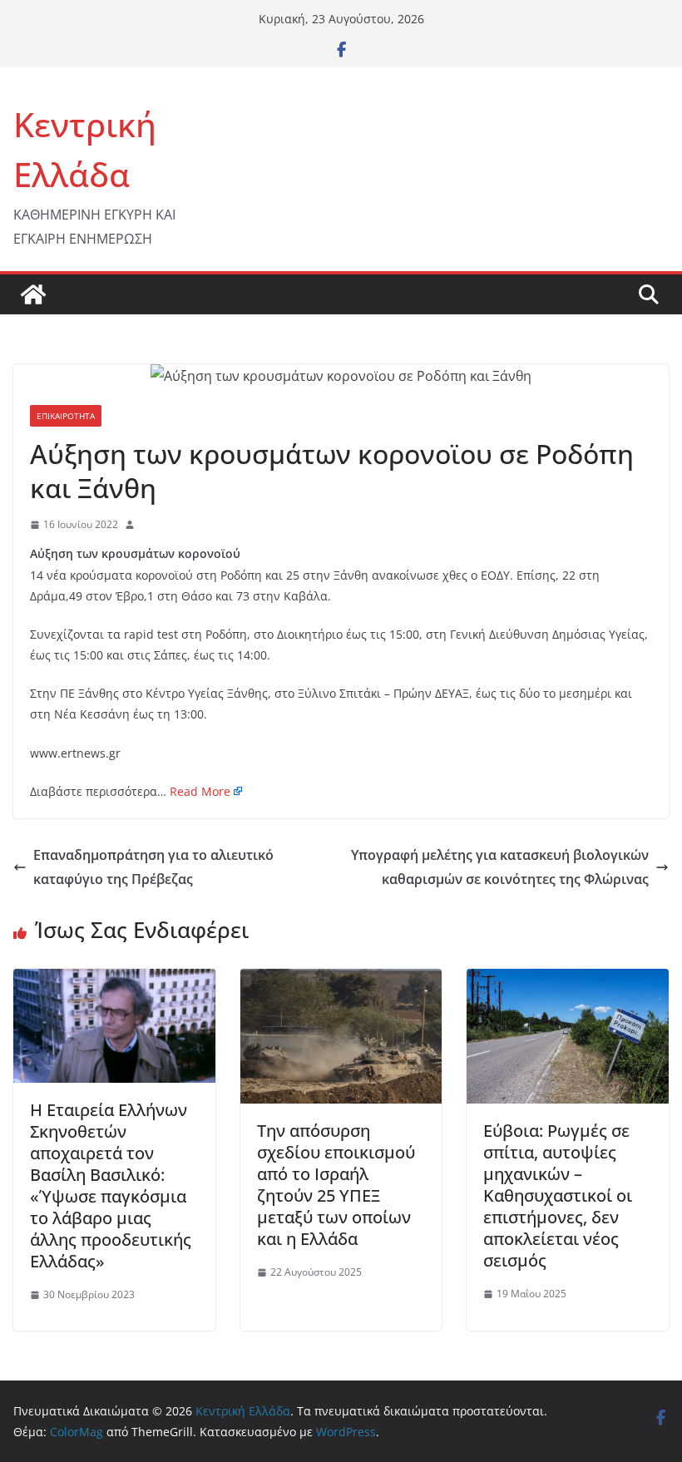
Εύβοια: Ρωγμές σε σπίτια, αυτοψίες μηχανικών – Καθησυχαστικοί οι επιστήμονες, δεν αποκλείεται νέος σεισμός (557, 1195)
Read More (200, 791)
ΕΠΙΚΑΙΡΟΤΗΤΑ (66, 416)
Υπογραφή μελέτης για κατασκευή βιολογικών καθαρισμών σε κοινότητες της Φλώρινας (500, 867)
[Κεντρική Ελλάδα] (33, 294)
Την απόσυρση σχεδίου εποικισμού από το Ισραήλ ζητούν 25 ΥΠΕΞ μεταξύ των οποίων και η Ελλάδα (336, 1184)
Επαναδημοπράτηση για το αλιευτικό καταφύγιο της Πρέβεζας (153, 867)
